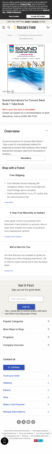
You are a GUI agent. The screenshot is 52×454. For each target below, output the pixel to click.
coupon (35, 22)
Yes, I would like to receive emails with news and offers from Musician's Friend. (26, 312)
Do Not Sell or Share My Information (17, 431)
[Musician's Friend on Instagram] (33, 422)
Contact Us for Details (12, 237)
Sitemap (25, 436)
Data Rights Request (40, 431)
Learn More (8, 202)
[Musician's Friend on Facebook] (18, 422)
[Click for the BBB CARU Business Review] (38, 440)
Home (10, 35)
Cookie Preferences (13, 12)
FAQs (5, 397)
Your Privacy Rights (43, 433)
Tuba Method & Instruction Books (30, 35)
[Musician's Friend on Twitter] (23, 422)
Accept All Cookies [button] (38, 16)
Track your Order (11, 376)
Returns (7, 390)
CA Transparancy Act (11, 436)
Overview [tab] (12, 131)
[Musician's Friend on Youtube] (28, 422)
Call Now (15, 367)
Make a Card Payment (14, 404)
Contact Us (8, 271)
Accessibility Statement (39, 436)
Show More (26, 158)
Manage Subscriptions (14, 412)
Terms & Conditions (26, 433)
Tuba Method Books (26, 39)
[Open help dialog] (4, 441)
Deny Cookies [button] (14, 16)
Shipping (7, 383)
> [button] (15, 35)
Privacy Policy (26, 4)
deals (27, 22)
